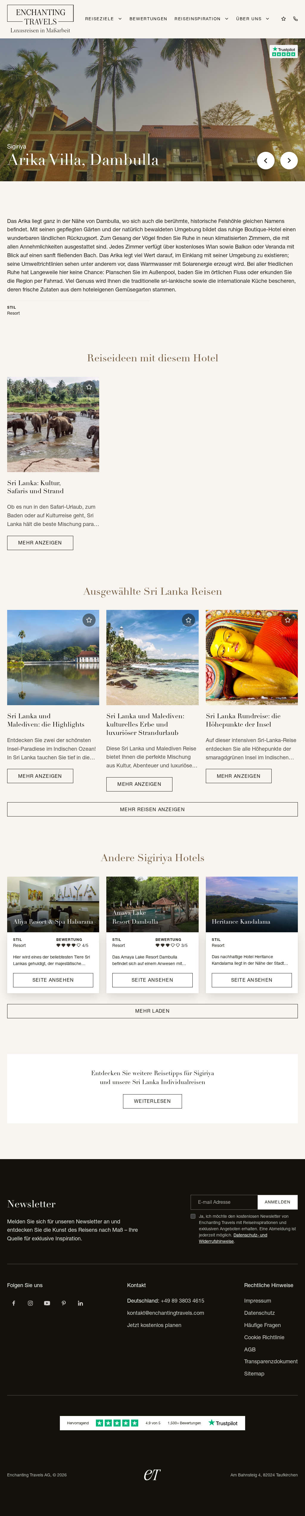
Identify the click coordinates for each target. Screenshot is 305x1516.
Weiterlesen (152, 1101)
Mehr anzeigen (40, 543)
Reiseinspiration (198, 18)
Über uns (249, 18)
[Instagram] (30, 1303)
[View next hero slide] (289, 160)
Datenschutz (259, 1312)
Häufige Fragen (262, 1325)
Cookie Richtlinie (264, 1337)
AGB (250, 1349)
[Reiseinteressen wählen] (63, 1303)
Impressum (257, 1300)
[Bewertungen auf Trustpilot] (284, 51)
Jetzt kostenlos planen (154, 1325)
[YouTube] (47, 1303)
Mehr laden (152, 1011)
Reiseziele (99, 18)
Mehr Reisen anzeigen (152, 809)
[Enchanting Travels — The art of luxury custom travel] (40, 19)
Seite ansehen (53, 980)
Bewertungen (148, 18)
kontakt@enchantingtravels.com (165, 1312)
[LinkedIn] (80, 1303)
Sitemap (254, 1373)
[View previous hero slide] (266, 160)
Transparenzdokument (271, 1361)
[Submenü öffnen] (120, 18)
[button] (89, 387)
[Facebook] (13, 1303)
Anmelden (277, 1202)
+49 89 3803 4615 (182, 1300)
